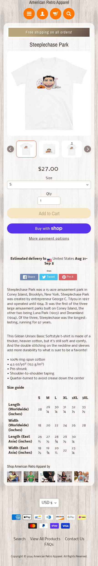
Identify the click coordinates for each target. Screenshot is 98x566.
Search (20, 539)
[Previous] (10, 149)
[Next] (87, 149)
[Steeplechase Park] (26, 149)
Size (49, 178)
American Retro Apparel (49, 2)
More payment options (49, 239)
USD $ (47, 503)
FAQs (49, 544)
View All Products (45, 539)
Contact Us (74, 539)
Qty (49, 194)
